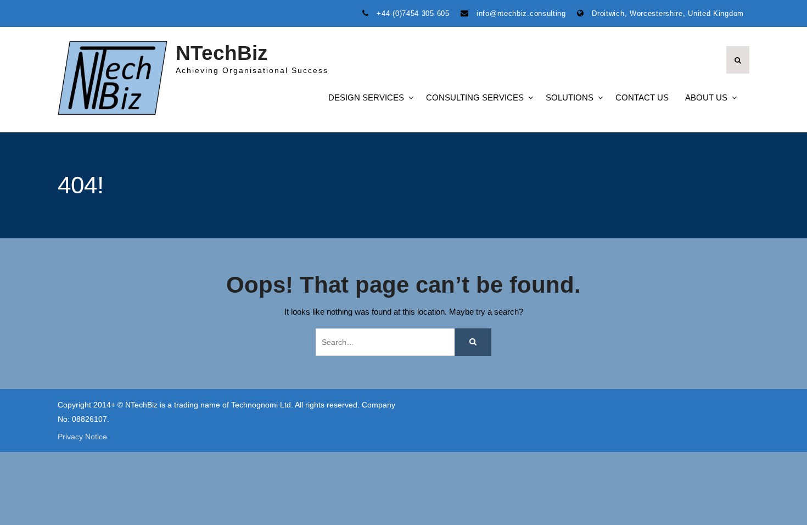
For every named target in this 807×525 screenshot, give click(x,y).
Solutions (569, 97)
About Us (706, 97)
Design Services (366, 97)
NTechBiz (222, 53)
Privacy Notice (82, 437)
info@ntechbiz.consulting (521, 13)
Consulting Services (475, 97)
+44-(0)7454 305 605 (413, 13)
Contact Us (642, 97)
